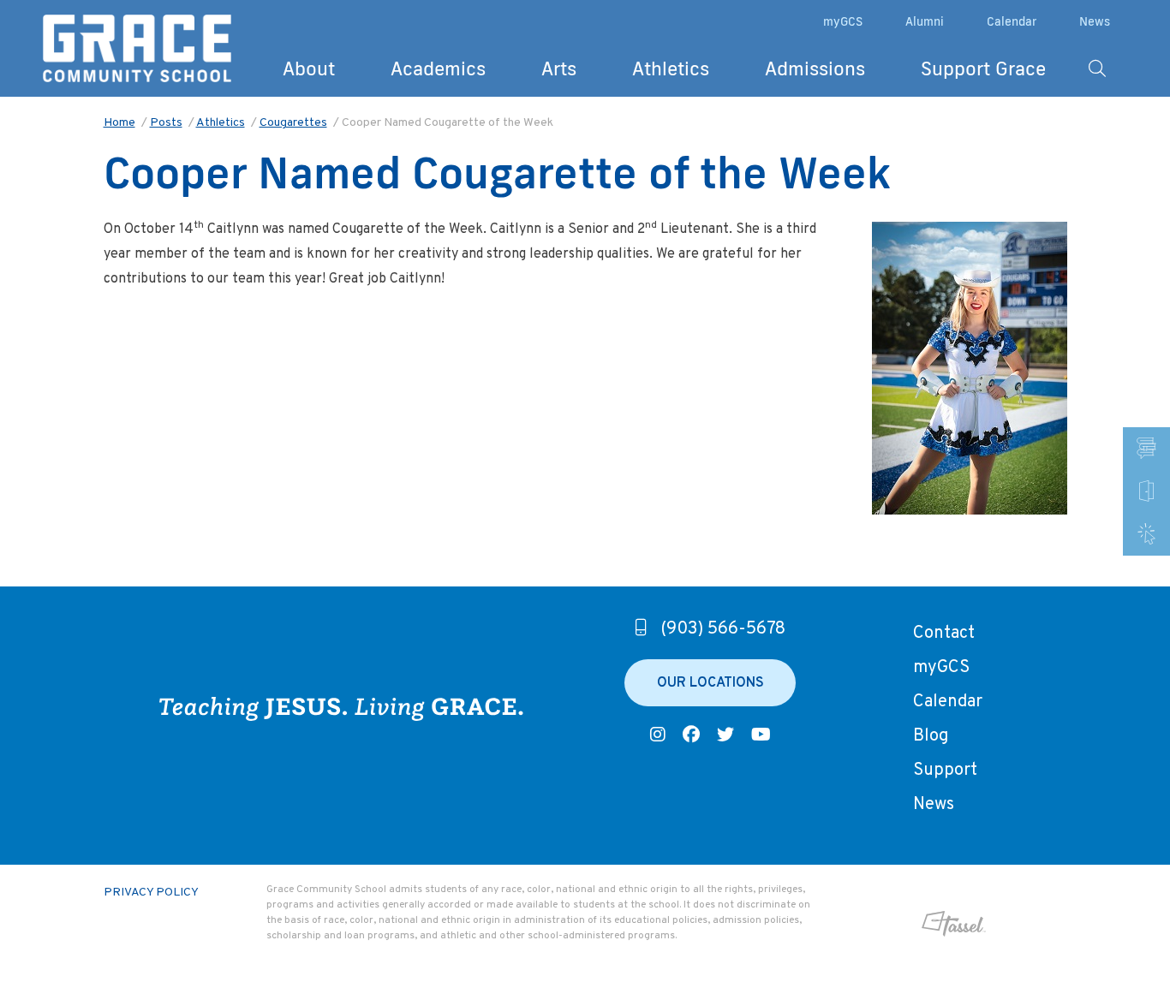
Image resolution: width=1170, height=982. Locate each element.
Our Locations (710, 683)
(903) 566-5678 (722, 629)
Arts (558, 68)
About (309, 68)
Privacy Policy (151, 892)
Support (945, 770)
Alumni (924, 21)
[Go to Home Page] (137, 48)
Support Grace (983, 68)
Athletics (670, 68)
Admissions (815, 68)
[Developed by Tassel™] (911, 924)
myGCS (843, 21)
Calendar (1011, 21)
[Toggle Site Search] (1097, 68)
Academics (438, 68)
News (1094, 21)
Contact (944, 633)
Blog (930, 736)
